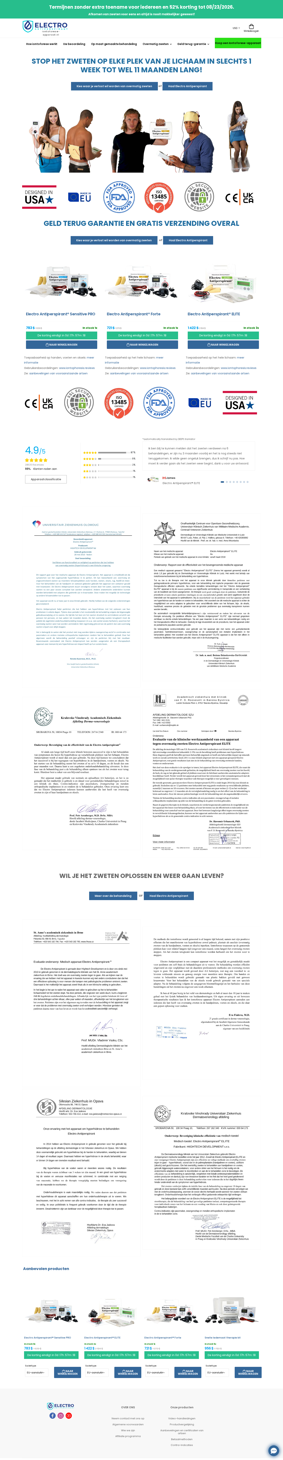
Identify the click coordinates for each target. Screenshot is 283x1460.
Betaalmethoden (182, 1439)
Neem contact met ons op (128, 1418)
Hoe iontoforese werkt (41, 44)
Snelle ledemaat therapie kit (223, 1337)
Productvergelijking (182, 1424)
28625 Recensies (34, 464)
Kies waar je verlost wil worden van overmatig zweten (114, 86)
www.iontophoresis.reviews (77, 368)
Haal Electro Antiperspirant (187, 86)
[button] (222, 482)
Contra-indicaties (182, 1445)
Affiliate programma (128, 1436)
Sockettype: (30, 1365)
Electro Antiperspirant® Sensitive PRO (47, 1337)
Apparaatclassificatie (46, 479)
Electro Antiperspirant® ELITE (102, 1337)
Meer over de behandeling (113, 896)
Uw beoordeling (74, 44)
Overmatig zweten (156, 44)
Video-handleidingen (181, 1418)
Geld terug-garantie (191, 44)
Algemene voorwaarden (128, 1424)
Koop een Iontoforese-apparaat (238, 43)
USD (235, 28)
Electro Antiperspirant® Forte (162, 1337)
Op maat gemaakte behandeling (114, 44)
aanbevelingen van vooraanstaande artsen (58, 373)
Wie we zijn (128, 1430)
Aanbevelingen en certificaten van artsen (181, 1431)
